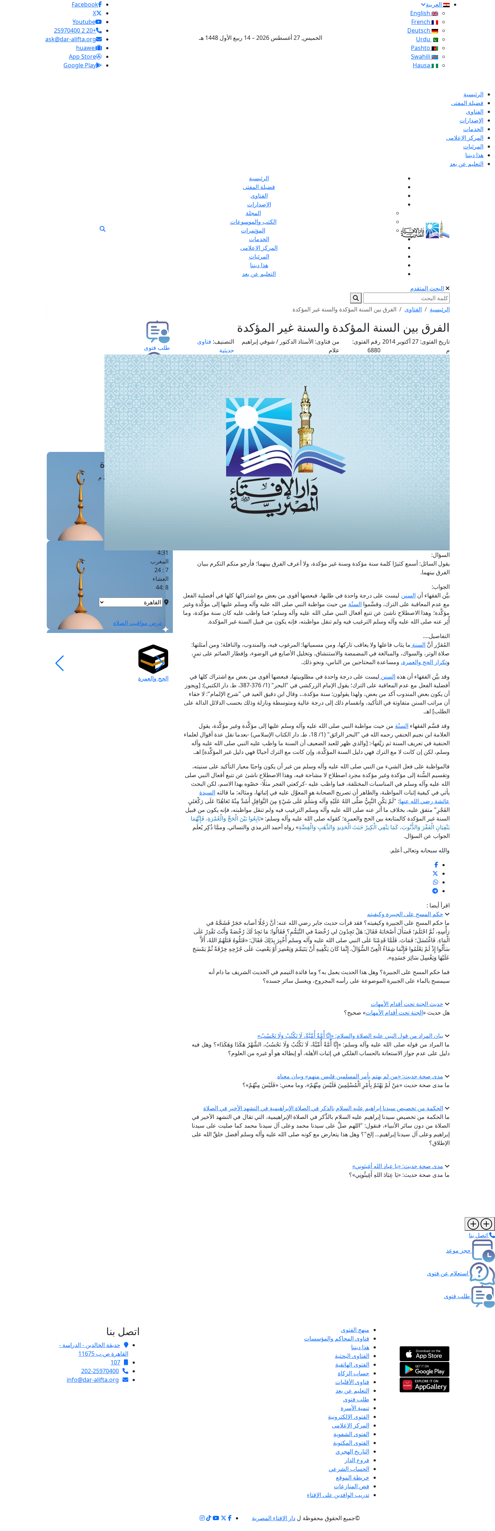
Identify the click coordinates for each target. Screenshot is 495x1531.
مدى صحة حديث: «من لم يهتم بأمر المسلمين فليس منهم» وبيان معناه (360, 1076)
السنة (418, 645)
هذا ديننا (360, 1347)
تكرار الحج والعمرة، (424, 662)
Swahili (421, 56)
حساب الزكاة (353, 1373)
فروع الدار (357, 1460)
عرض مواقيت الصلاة (138, 623)
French (421, 22)
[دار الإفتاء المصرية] (425, 228)
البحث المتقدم (427, 288)
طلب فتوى (356, 1399)
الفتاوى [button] (413, 309)
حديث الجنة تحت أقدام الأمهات (407, 1004)
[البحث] (102, 229)
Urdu (424, 39)
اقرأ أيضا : (438, 905)
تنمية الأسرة (355, 1408)
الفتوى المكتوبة (351, 1443)
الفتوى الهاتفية (352, 1364)
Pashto (421, 48)
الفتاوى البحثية (352, 1356)
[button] (160, 663)
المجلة (253, 213)
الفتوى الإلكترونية (348, 1417)
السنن (408, 595)
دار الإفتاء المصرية (273, 1518)
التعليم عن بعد (352, 1390)
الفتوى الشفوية (351, 1434)
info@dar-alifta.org (93, 1380)
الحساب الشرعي (349, 1469)
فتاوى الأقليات (352, 1382)
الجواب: (441, 587)
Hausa (422, 65)
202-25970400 (100, 1371)
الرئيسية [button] (440, 309)
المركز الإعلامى (350, 1425)
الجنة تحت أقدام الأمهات (394, 1012)
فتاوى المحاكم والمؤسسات (336, 1338)
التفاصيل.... (436, 636)
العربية (434, 4)
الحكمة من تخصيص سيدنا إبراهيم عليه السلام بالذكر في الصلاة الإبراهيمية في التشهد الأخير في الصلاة (323, 1108)
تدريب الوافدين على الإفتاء (338, 1495)
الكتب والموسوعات (253, 222)
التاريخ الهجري (352, 1451)
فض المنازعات (351, 1486)
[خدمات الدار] (480, 1224)
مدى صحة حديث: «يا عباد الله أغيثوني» (397, 1166)
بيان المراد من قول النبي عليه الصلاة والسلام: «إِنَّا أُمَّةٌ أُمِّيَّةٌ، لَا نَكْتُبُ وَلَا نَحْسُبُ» (350, 1036)
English (421, 13)
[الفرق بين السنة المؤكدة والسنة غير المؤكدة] (436, 865)
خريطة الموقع (352, 1477)
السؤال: (440, 555)
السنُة (355, 604)
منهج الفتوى (355, 1330)
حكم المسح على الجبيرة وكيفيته (405, 914)
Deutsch (419, 30)
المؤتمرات (253, 230)
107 (115, 1362)
